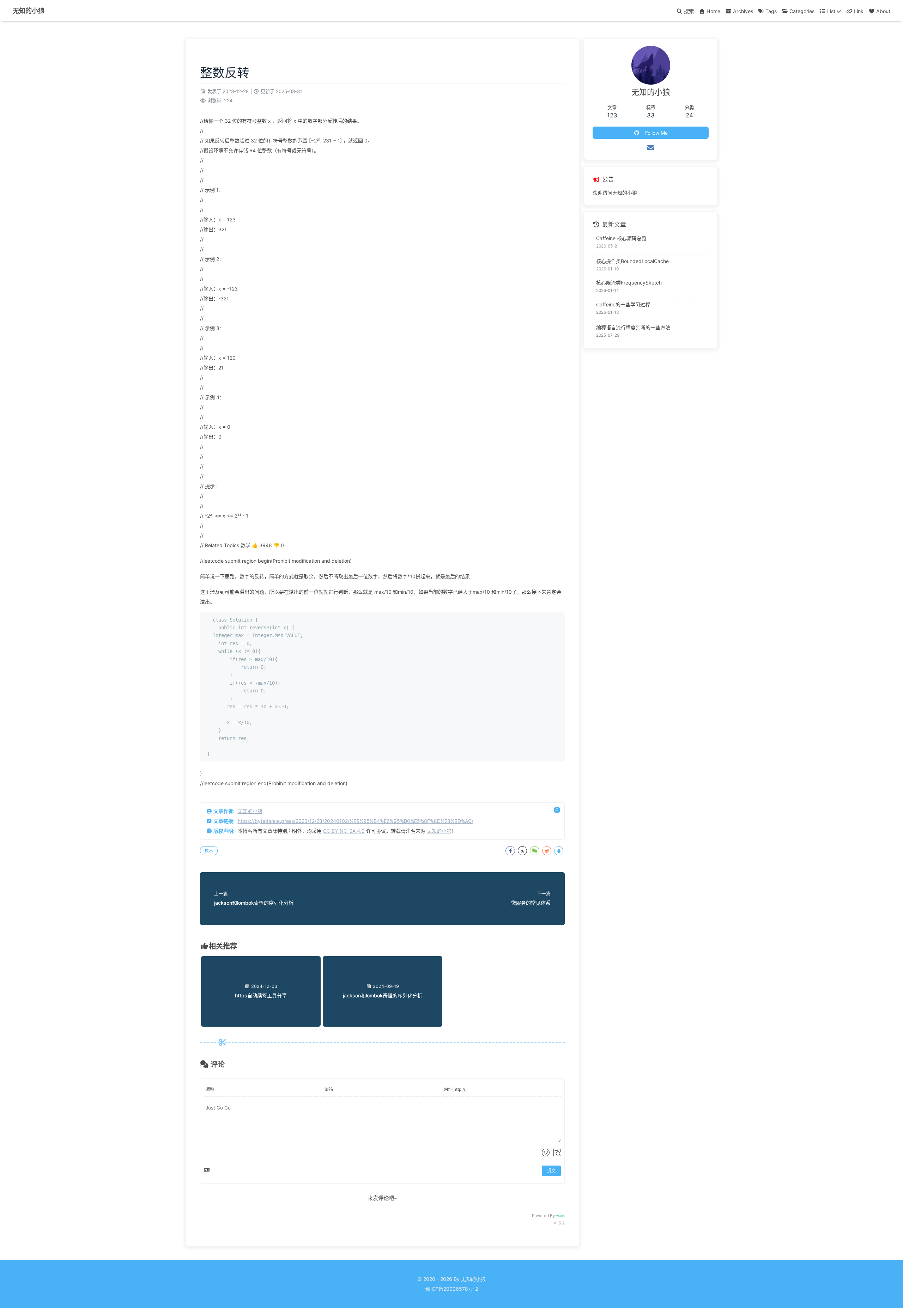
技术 (209, 850)
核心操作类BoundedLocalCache (632, 261)
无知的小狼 (250, 811)
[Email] (650, 147)
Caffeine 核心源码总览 (621, 238)
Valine (560, 1216)
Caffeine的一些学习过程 (623, 304)
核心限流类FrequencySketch (629, 283)
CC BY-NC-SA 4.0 (344, 831)
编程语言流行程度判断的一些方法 (633, 327)
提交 (551, 1170)
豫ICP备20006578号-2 (451, 1289)
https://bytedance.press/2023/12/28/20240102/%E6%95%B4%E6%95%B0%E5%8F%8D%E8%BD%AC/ (355, 821)
